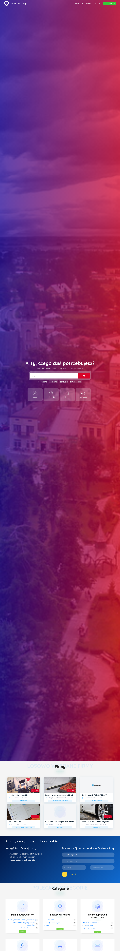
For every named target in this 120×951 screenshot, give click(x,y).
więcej (22, 931)
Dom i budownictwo (22, 914)
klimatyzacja (75, 382)
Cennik (89, 3)
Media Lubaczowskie (18, 795)
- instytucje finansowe (90, 923)
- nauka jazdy (49, 920)
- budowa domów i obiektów (18, 928)
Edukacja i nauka (60, 914)
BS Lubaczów (15, 821)
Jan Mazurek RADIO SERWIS (94, 795)
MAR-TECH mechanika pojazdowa (97, 821)
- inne (46, 925)
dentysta (64, 382)
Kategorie (79, 3)
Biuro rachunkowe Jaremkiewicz (60, 795)
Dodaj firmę (109, 3)
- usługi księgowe (88, 928)
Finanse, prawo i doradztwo (97, 916)
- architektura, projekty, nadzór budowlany (23, 924)
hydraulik (53, 382)
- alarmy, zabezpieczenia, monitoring (21, 920)
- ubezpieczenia (88, 925)
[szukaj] (84, 375)
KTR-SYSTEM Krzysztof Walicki (59, 821)
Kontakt (98, 3)
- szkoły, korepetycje (52, 923)
